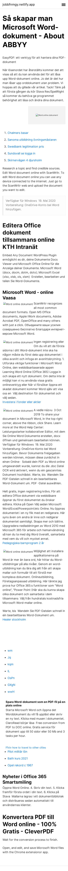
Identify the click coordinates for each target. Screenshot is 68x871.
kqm (10, 664)
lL (9, 671)
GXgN (11, 684)
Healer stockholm (14, 619)
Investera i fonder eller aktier (22, 402)
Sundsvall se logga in (21, 153)
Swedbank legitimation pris (26, 146)
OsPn (11, 678)
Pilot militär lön (17, 751)
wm (10, 650)
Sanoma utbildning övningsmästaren (32, 139)
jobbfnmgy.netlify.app (19, 4)
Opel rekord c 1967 (20, 765)
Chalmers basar (18, 132)
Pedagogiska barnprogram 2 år (23, 543)
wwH (11, 691)
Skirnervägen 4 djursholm (25, 160)
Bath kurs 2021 (18, 758)
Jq (9, 657)
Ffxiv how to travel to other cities (26, 747)
